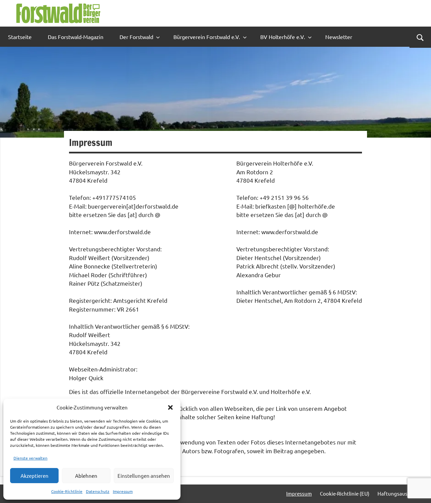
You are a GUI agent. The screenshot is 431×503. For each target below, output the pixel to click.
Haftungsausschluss (400, 493)
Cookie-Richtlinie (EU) (344, 493)
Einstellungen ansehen (144, 475)
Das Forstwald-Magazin (75, 36)
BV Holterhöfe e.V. (282, 36)
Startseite (20, 36)
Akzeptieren (34, 475)
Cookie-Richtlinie (66, 491)
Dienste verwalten (30, 458)
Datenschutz (97, 491)
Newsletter (338, 36)
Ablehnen (86, 475)
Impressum (123, 491)
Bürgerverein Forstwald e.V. (206, 36)
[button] (170, 407)
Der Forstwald (136, 36)
